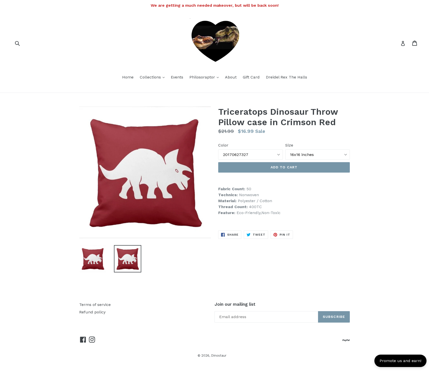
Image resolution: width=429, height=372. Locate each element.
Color (223, 145)
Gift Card (251, 77)
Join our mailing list (234, 304)
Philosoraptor (205, 76)
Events (177, 77)
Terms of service (95, 304)
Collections (153, 76)
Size (289, 145)
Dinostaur (218, 355)
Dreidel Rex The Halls (286, 77)
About (231, 77)
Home (128, 77)
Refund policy (92, 312)
